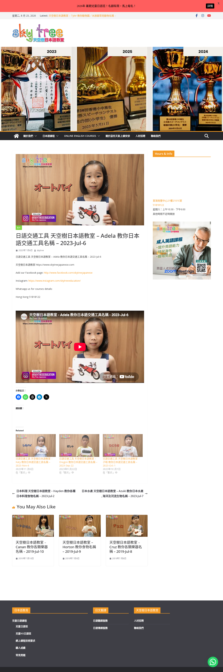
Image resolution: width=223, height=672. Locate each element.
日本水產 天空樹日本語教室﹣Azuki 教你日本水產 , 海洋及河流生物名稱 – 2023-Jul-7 (112, 493)
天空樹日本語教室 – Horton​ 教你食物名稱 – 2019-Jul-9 (79, 547)
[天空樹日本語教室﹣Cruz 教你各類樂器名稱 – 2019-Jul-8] (127, 517)
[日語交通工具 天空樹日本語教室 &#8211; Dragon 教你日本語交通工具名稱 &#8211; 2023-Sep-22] (79, 445)
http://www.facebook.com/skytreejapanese (68, 272)
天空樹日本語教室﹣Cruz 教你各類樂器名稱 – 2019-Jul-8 (125, 547)
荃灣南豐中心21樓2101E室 (167, 200)
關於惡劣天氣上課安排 (118, 135)
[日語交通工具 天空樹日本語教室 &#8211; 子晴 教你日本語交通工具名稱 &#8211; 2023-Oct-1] (123, 445)
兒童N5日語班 (23, 633)
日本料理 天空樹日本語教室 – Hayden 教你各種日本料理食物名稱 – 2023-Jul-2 (45, 493)
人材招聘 (140, 135)
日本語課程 (49, 135)
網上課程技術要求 (25, 640)
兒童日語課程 (19, 620)
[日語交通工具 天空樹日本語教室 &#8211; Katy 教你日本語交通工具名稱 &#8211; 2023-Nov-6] (36, 445)
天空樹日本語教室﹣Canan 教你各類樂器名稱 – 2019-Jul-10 (32, 547)
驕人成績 (20, 647)
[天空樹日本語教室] (16, 136)
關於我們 (28, 135)
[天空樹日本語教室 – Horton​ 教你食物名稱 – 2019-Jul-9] (80, 517)
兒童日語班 (22, 626)
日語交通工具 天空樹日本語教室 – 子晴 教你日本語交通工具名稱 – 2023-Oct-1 (121, 462)
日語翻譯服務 (100, 620)
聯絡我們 (156, 135)
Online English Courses (80, 135)
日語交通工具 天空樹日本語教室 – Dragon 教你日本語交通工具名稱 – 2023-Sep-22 (78, 462)
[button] (35, 135)
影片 (19, 227)
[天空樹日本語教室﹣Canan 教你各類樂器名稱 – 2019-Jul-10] (33, 517)
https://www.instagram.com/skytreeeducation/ (54, 280)
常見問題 (20, 655)
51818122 (158, 205)
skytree (40, 250)
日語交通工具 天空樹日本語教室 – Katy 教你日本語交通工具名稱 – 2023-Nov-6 (34, 462)
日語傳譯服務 (100, 628)
